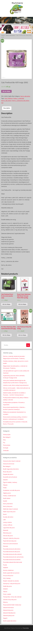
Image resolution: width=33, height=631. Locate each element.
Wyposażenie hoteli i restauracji (12, 605)
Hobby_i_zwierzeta (18, 98)
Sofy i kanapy (7, 578)
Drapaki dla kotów (8, 474)
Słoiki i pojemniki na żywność (11, 573)
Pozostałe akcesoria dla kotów (11, 549)
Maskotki (5, 530)
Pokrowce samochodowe (10, 543)
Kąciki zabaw (6, 498)
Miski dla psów (7, 533)
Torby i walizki (7, 594)
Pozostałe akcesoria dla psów (11, 551)
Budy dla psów (7, 471)
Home (3, 35)
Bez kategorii (6, 437)
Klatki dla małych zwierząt (10, 509)
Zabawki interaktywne (9, 613)
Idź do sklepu (6, 91)
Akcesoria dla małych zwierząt (11, 461)
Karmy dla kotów (10, 35)
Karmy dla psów (7, 506)
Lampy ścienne (7, 522)
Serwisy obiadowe (8, 570)
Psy (4, 442)
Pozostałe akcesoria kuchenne (11, 559)
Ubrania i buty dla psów (9, 599)
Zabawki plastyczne (8, 615)
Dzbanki (5, 479)
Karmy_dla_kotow (6, 100)
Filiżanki (5, 485)
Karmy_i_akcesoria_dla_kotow (20, 100)
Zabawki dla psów (8, 610)
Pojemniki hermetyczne (9, 541)
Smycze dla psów (8, 575)
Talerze (5, 591)
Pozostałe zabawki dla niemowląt (12, 562)
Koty (4, 440)
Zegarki (5, 618)
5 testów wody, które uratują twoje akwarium (16, 385)
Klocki (4, 514)
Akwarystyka (6, 434)
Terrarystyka (6, 445)
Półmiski (5, 546)
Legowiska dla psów (9, 527)
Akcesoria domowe (8, 464)
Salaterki (5, 567)
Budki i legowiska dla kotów (11, 469)
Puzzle (5, 565)
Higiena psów (7, 493)
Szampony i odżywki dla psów (11, 583)
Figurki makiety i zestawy (10, 482)
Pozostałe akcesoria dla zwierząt (12, 554)
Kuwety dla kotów (8, 517)
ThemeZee (26, 628)
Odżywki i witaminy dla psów (11, 538)
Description (6, 108)
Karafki (5, 501)
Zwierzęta (6, 450)
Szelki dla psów (7, 586)
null (2, 103)
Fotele (5, 487)
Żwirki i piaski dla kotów (9, 621)
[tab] (6, 108)
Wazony (5, 602)
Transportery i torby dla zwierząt (12, 597)
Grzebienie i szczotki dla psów (11, 490)
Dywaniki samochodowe (10, 477)
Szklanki (5, 589)
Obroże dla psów (8, 535)
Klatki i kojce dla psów (9, 511)
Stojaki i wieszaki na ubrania (11, 581)
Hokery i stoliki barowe (9, 495)
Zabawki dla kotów (8, 607)
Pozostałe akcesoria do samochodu (13, 557)
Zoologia (5, 448)
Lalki (4, 519)
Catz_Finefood (8, 98)
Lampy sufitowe (7, 525)
